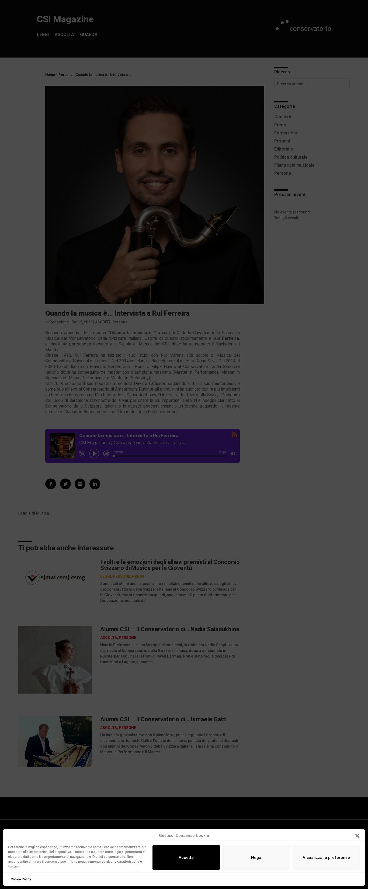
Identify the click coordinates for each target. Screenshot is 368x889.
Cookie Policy (21, 879)
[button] (357, 835)
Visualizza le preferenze (326, 857)
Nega (256, 857)
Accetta (186, 857)
